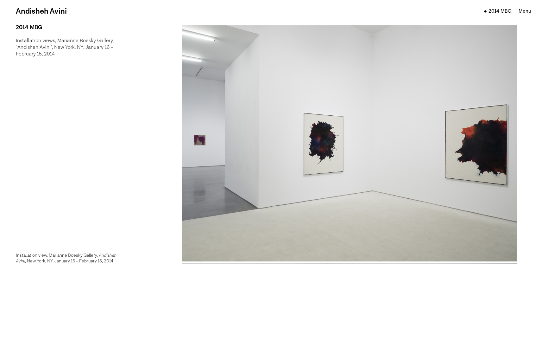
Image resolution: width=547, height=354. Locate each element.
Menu (525, 11)
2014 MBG (499, 11)
